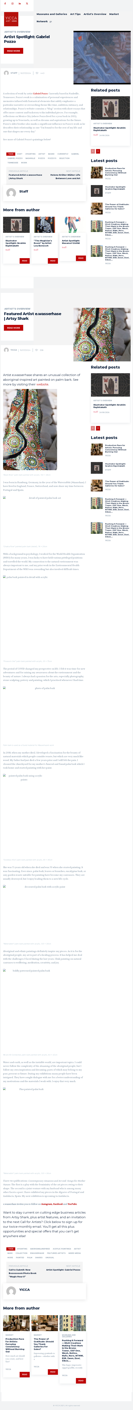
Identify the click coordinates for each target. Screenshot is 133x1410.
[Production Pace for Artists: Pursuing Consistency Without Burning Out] (97, 172)
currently (62, 154)
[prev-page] (93, 151)
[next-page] (98, 151)
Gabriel (75, 154)
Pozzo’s (52, 158)
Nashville (30, 158)
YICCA (108, 179)
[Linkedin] (20, 3)
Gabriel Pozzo (40, 93)
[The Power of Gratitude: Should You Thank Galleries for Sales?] (97, 208)
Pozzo (41, 158)
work (24, 163)
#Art (19, 154)
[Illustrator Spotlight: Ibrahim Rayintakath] (16, 225)
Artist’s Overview (17, 32)
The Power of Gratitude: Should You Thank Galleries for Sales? (117, 206)
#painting (30, 154)
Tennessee (12, 163)
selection (64, 158)
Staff (14, 73)
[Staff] (7, 73)
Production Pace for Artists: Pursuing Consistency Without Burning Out (115, 171)
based (51, 154)
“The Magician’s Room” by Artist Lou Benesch (43, 243)
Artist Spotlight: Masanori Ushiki (71, 241)
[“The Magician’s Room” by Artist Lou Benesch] (44, 225)
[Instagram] (12, 3)
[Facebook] (5, 3)
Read (24, 261)
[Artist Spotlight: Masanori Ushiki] (73, 225)
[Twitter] (27, 3)
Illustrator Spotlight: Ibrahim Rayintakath (16, 243)
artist (41, 154)
